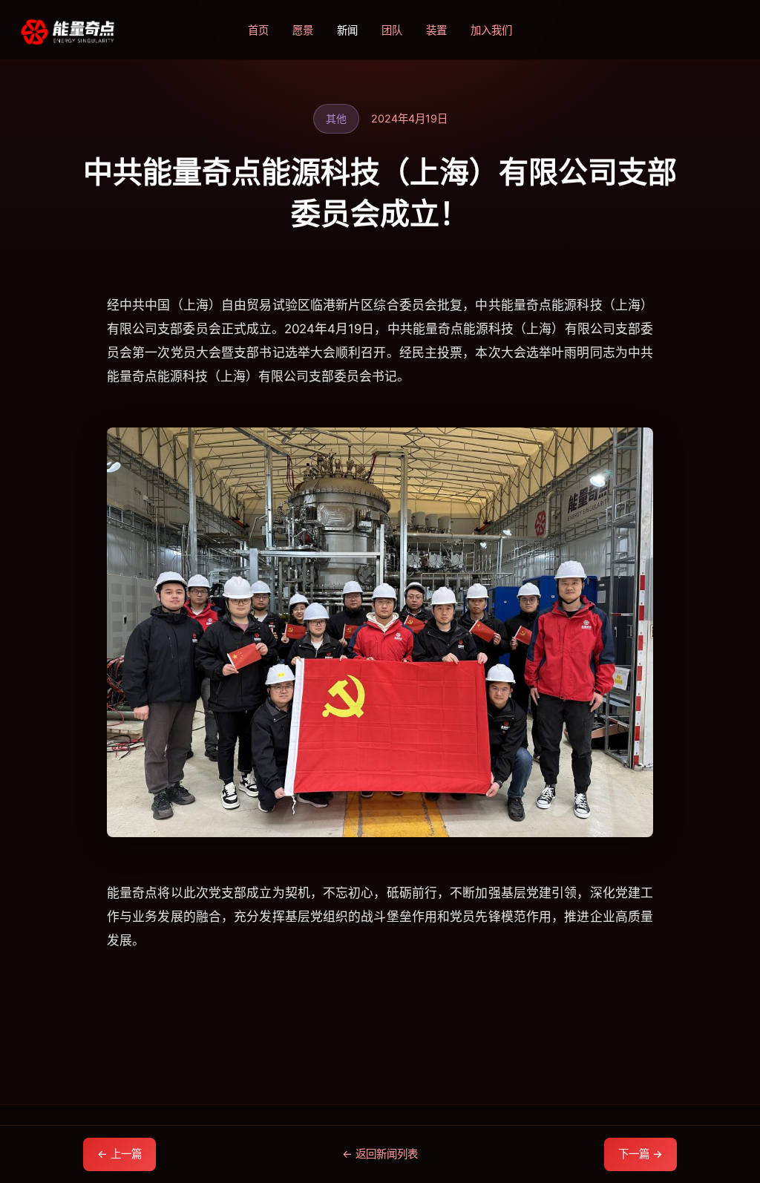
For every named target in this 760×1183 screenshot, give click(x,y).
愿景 (302, 30)
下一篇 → (640, 1153)
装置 (436, 30)
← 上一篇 (119, 1153)
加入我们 (491, 30)
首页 (258, 30)
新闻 (347, 30)
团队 (391, 30)
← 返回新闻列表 (380, 1153)
